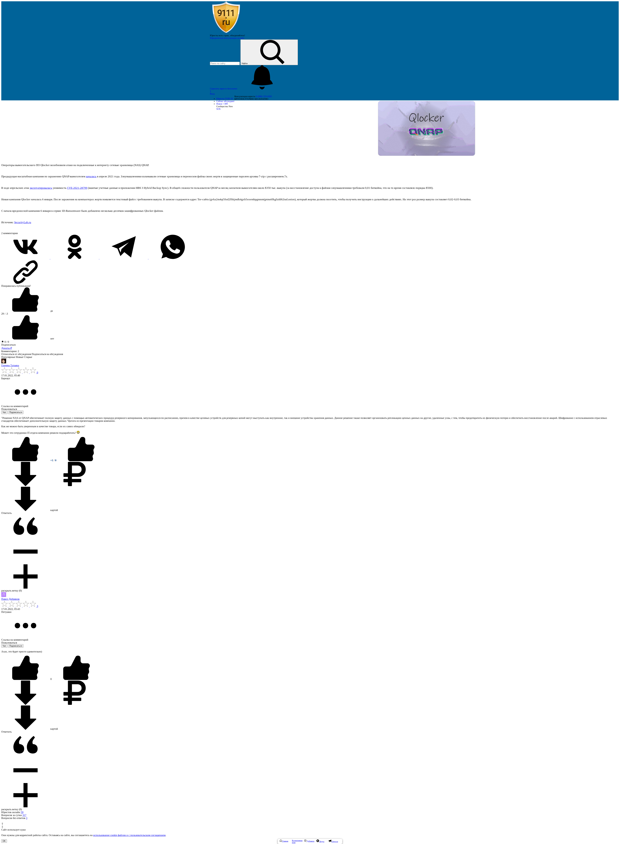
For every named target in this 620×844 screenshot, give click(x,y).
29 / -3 (4, 313)
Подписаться (8, 344)
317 (24, 815)
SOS (218, 109)
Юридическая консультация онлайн (227, 38)
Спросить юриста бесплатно (224, 88)
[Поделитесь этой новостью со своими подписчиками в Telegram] (124, 258)
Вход (212, 94)
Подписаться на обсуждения (47, 354)
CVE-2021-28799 (77, 187)
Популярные (8, 357)
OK (4, 841)
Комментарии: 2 (10, 351)
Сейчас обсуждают (225, 101)
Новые (19, 357)
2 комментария (9, 233)
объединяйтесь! (237, 35)
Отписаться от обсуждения (16, 354)
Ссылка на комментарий (14, 406)
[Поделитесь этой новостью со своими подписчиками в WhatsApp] (173, 258)
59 (22, 812)
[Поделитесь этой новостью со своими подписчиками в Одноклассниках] (74, 258)
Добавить (310, 841)
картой (54, 510)
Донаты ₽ (6, 348)
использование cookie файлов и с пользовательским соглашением (129, 835)
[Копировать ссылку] (310, 272)
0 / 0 (6, 341)
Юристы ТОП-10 (224, 98)
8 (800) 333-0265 (264, 96)
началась (91, 176)
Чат (4, 412)
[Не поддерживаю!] (81, 460)
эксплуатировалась (41, 187)
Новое (222, 104)
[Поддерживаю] (25, 460)
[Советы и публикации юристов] (226, 33)
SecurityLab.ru (22, 222)
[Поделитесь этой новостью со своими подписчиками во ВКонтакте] (25, 258)
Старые (28, 357)
